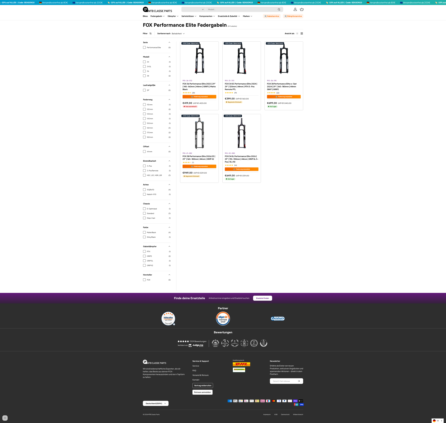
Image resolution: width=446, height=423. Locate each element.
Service (195, 366)
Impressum (267, 414)
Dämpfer (172, 16)
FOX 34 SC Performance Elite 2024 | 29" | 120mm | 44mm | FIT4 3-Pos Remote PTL (241, 86)
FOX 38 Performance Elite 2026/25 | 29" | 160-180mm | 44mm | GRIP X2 (199, 157)
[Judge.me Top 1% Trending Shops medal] (254, 343)
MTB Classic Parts (154, 414)
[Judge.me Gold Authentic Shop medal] (234, 343)
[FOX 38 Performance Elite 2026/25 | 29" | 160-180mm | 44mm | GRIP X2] (199, 133)
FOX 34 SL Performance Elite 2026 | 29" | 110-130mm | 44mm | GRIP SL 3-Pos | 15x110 (241, 159)
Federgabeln (156, 16)
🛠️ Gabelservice (271, 16)
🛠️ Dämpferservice (293, 16)
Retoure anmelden (202, 392)
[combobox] (232, 9)
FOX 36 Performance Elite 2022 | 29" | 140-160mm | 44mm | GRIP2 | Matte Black (199, 86)
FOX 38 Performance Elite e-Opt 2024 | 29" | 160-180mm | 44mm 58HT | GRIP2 (282, 86)
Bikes (145, 16)
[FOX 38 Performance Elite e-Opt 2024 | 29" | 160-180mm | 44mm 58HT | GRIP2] (284, 61)
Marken (246, 16)
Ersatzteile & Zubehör (227, 16)
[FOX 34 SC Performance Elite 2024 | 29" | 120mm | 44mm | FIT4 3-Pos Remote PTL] (242, 61)
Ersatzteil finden (262, 298)
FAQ (194, 370)
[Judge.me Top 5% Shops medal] (263, 343)
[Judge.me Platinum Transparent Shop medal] (225, 343)
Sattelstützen (188, 16)
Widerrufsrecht (298, 414)
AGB (275, 414)
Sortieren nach (163, 33)
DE (438, 421)
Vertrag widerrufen (202, 385)
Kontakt (195, 380)
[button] (301, 9)
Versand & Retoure (200, 375)
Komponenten (205, 16)
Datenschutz (285, 414)
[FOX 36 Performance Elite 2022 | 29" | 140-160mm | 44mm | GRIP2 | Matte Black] (199, 61)
